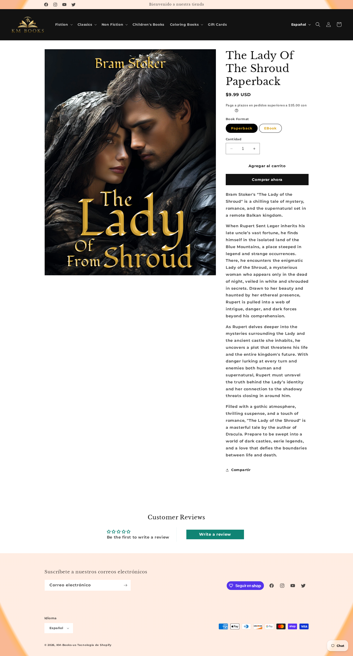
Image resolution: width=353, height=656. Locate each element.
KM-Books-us (66, 645)
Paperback (241, 128)
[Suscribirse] (125, 585)
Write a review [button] (215, 534)
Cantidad (233, 139)
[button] (63, 24)
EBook (270, 128)
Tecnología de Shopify (94, 645)
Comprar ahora (267, 179)
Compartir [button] (240, 470)
